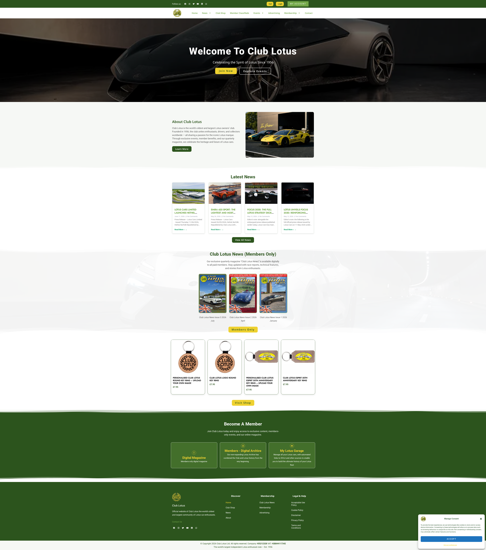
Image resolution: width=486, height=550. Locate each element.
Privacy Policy (297, 520)
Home (195, 13)
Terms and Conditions (296, 526)
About (228, 518)
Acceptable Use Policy (298, 503)
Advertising (274, 13)
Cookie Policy (297, 510)
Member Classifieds (239, 13)
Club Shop (221, 13)
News (204, 13)
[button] (481, 519)
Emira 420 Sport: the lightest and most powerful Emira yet (223, 213)
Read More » (180, 230)
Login (280, 4)
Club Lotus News (267, 502)
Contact (309, 13)
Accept (451, 539)
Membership (290, 13)
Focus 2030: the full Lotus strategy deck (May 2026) (259, 213)
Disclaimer (296, 515)
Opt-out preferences (450, 545)
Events (257, 13)
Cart (270, 4)
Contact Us (177, 522)
